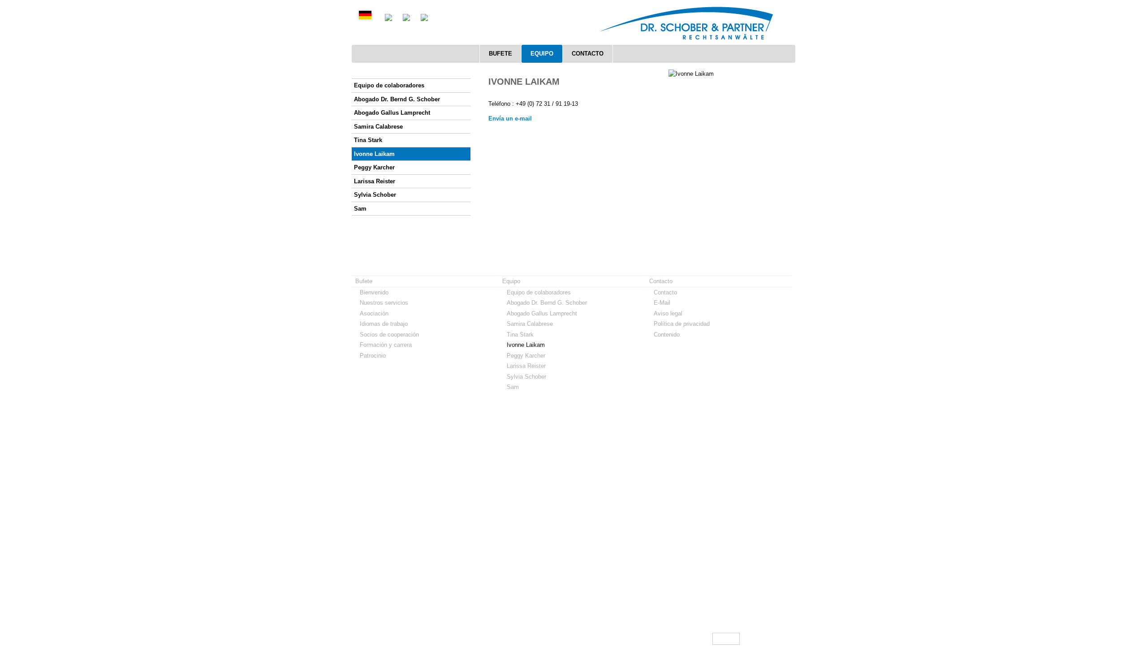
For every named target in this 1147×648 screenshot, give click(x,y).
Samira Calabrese (378, 126)
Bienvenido (374, 292)
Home (694, 638)
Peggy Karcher (374, 167)
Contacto (665, 292)
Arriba (729, 638)
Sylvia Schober (375, 194)
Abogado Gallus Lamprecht (392, 112)
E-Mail (662, 302)
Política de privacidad (682, 323)
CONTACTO (588, 53)
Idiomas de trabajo (384, 323)
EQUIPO (541, 53)
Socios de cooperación (389, 334)
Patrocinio (373, 355)
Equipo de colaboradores (389, 85)
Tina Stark (368, 140)
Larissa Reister (374, 181)
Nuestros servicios (384, 302)
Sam (360, 208)
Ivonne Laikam (374, 154)
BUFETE (500, 53)
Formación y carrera (386, 344)
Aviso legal (668, 313)
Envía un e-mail (510, 118)
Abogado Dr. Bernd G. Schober (397, 99)
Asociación (374, 313)
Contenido (667, 334)
